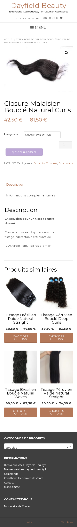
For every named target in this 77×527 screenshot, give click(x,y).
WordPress (67, 522)
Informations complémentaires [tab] (30, 195)
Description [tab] (15, 184)
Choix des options (20, 338)
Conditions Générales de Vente (23, 478)
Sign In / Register (27, 18)
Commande (11, 474)
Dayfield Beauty (38, 5)
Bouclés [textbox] (37, 447)
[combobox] (38, 446)
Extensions (23, 39)
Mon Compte (12, 487)
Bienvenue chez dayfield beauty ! (25, 469)
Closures (38, 39)
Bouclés (52, 39)
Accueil (9, 39)
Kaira (29, 522)
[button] (66, 53)
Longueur (11, 134)
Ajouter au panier (24, 152)
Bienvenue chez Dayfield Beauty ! (25, 465)
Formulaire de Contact (17, 506)
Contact (9, 482)
